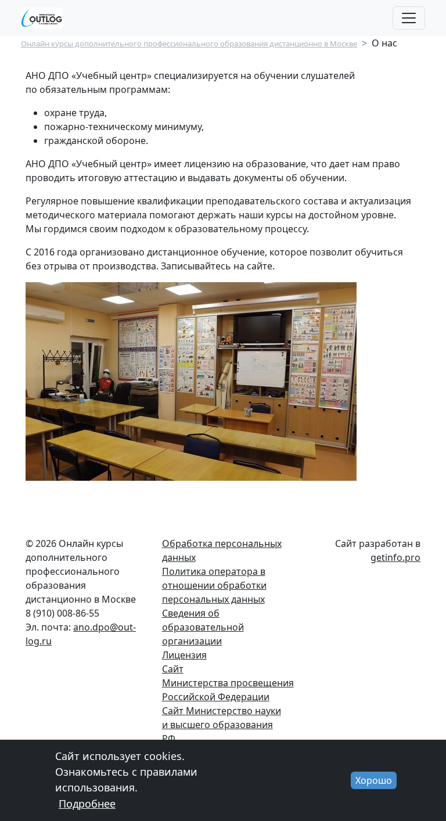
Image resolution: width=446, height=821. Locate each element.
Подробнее (87, 804)
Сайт (174, 710)
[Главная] (46, 18)
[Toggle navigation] (409, 18)
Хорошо (373, 780)
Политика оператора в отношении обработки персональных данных (214, 585)
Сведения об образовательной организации (203, 627)
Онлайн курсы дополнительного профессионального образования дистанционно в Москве (189, 43)
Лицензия (184, 655)
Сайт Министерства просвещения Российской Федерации (228, 682)
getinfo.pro (395, 557)
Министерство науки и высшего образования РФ (221, 724)
